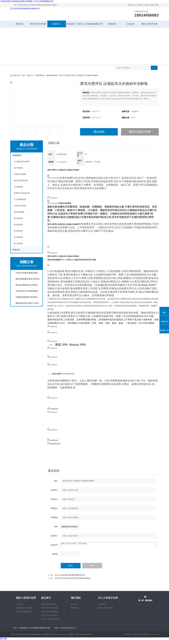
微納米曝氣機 (52, 75)
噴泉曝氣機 (18, 231)
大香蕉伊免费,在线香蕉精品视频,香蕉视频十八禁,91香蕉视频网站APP (27, 1)
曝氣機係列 (40, 75)
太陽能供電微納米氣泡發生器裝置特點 (27, 297)
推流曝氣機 (18, 225)
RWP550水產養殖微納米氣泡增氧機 (51, 608)
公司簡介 (20, 604)
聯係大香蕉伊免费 (152, 5)
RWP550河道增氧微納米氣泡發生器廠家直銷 (51, 611)
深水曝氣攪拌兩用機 (21, 162)
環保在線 (136, 634)
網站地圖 (3, 639)
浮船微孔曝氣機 (20, 174)
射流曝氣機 (18, 237)
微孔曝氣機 (18, 218)
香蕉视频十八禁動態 (24, 608)
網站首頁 (20, 24)
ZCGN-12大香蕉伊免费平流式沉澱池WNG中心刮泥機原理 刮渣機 (51, 619)
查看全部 (16, 250)
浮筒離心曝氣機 (20, 206)
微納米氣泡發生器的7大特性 (27, 303)
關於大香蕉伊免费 (38, 24)
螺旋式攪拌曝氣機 (21, 180)
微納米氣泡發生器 (48, 604)
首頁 (23, 75)
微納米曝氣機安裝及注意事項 (27, 279)
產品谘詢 (99, 131)
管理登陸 (144, 634)
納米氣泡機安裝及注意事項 (26, 285)
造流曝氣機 (18, 187)
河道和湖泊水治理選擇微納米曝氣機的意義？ (27, 291)
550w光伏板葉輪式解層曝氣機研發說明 (70, 575)
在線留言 (139, 5)
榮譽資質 (112, 24)
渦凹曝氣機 (18, 168)
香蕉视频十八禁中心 (75, 24)
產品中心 (57, 24)
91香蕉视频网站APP (94, 24)
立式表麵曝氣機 (20, 199)
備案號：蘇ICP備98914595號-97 (81, 634)
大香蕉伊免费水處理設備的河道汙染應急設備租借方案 (27, 273)
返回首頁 (131, 5)
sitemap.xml (154, 634)
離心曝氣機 (18, 243)
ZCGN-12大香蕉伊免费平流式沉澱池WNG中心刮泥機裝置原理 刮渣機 (51, 615)
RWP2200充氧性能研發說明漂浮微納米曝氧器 (72, 578)
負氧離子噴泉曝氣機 (21, 193)
